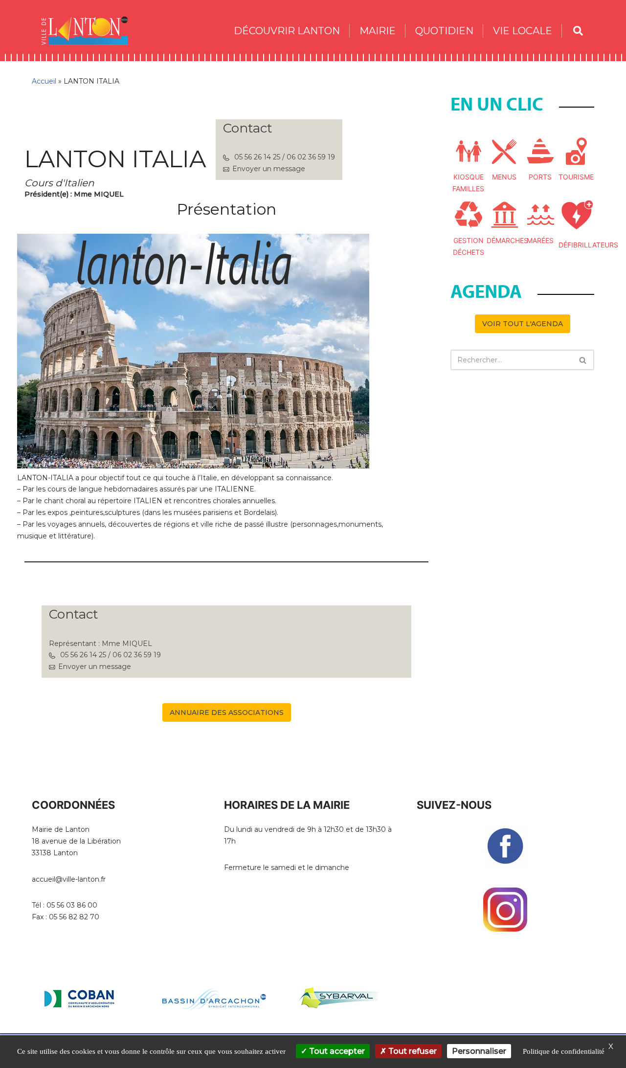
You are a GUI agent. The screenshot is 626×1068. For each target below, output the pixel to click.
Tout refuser (411, 1051)
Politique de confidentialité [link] (563, 1051)
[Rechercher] (583, 360)
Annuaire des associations (227, 712)
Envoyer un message (268, 168)
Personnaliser (479, 1051)
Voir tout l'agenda (522, 323)
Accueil (44, 81)
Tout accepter (336, 1051)
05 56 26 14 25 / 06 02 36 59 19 (284, 157)
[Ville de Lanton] (89, 30)
